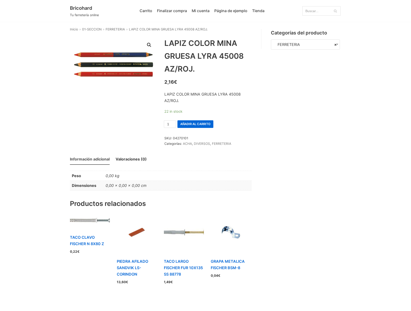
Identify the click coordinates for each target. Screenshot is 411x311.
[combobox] (305, 44)
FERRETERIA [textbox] (305, 44)
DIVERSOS (202, 144)
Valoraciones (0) (131, 159)
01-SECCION (92, 29)
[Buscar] (335, 11)
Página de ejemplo (230, 10)
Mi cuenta (201, 10)
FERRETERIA (115, 29)
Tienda (258, 10)
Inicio (74, 29)
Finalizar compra (172, 10)
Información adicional (90, 159)
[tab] (90, 159)
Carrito (146, 10)
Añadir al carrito (195, 124)
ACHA (187, 144)
